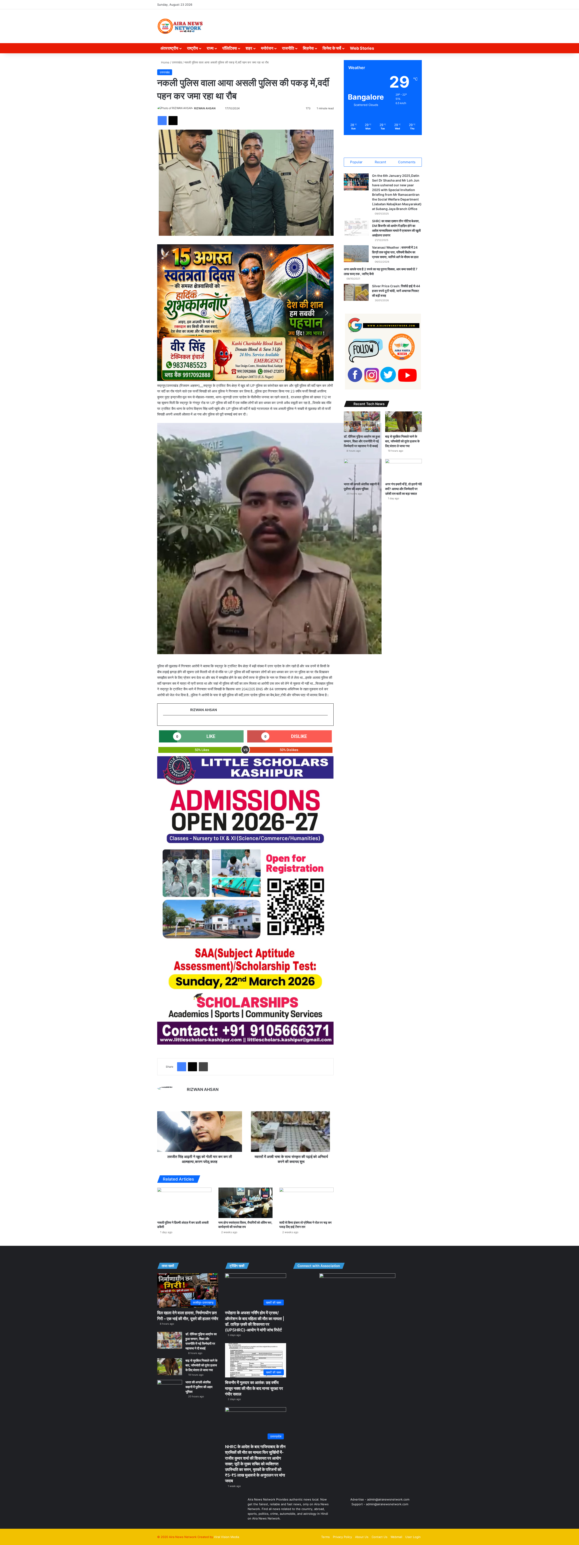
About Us (361, 1537)
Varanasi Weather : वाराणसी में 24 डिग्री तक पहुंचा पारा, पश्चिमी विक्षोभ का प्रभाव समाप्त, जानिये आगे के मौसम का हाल (395, 252)
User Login (413, 1537)
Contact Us (379, 1537)
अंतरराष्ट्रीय (169, 48)
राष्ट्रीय (192, 48)
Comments (406, 162)
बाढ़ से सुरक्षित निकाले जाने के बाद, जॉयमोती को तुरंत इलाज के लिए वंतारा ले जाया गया (402, 441)
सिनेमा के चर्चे (332, 48)
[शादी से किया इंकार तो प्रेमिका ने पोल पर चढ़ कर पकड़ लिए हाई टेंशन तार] (306, 1203)
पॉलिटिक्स (229, 48)
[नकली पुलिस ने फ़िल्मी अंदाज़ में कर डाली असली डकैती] (184, 1203)
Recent (380, 162)
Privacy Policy (342, 1537)
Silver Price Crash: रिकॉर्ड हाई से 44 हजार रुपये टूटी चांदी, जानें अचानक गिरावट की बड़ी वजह (396, 290)
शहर (249, 48)
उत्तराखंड (177, 62)
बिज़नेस (308, 48)
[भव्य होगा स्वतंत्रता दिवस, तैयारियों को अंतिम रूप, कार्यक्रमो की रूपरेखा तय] (245, 1203)
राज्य (210, 48)
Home (164, 62)
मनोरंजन (267, 48)
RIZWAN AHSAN (205, 108)
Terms (325, 1537)
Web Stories (362, 48)
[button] (164, 312)
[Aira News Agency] (180, 26)
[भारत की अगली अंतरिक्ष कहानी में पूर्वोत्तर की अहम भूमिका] (362, 469)
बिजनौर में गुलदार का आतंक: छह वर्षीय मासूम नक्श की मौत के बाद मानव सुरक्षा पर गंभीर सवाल (254, 1388)
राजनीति (288, 48)
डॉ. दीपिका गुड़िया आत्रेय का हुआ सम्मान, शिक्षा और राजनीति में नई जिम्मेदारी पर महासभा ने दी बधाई (362, 441)
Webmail (396, 1537)
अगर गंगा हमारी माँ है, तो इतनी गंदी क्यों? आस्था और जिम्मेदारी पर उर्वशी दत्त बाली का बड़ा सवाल (403, 488)
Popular (356, 162)
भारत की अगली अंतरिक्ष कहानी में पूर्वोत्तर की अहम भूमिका (198, 1386)
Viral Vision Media (226, 1537)
